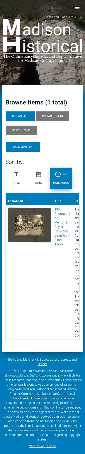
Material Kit (30, 359)
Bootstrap (46, 359)
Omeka (43, 364)
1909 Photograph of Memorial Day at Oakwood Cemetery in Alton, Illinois (62, 227)
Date (38, 177)
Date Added (61, 177)
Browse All (20, 116)
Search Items (21, 130)
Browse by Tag (52, 116)
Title (16, 177)
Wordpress (62, 359)
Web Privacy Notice (42, 446)
